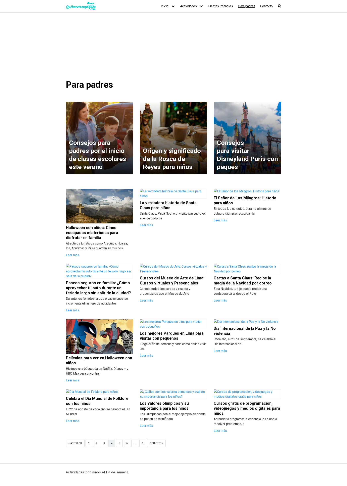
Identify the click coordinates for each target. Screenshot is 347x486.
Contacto (266, 6)
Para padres (246, 6)
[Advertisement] (173, 49)
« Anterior (75, 443)
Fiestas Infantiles (220, 6)
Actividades (188, 6)
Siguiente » (156, 443)
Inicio (164, 6)
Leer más (72, 255)
